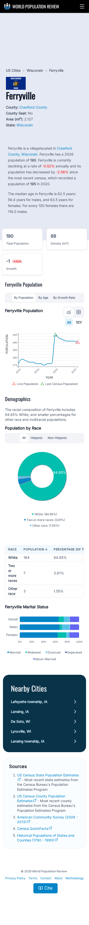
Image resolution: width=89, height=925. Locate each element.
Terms (32, 878)
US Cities (13, 70)
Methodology (75, 878)
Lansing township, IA (27, 741)
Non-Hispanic (57, 438)
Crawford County (33, 107)
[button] (82, 6)
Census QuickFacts (32, 828)
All (69, 322)
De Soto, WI (20, 721)
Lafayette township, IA (29, 701)
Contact (45, 878)
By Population (23, 297)
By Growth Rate (64, 297)
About (58, 878)
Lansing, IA (20, 711)
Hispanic (37, 438)
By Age (43, 297)
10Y (79, 322)
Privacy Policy (15, 878)
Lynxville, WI (21, 731)
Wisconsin (35, 70)
